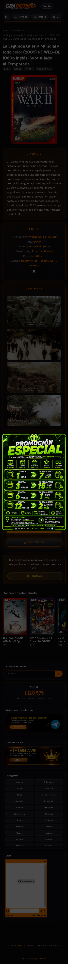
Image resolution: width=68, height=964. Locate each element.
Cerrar (63, 435)
